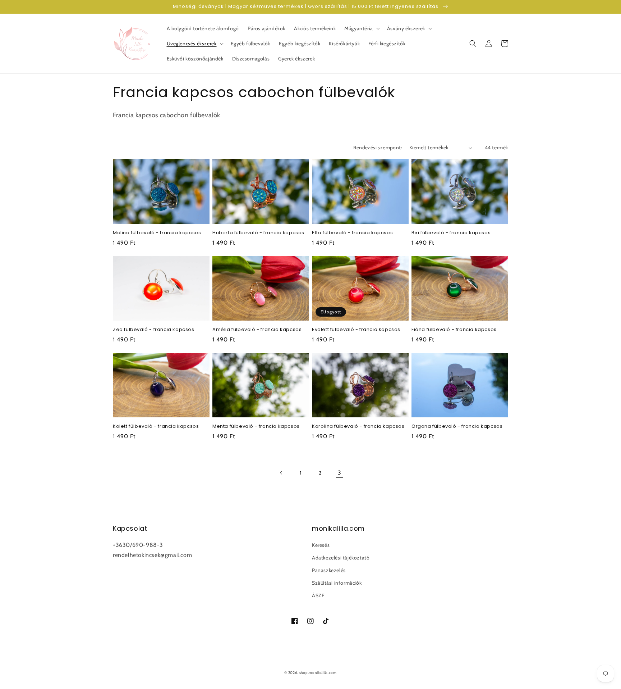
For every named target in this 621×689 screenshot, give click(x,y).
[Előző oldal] (281, 473)
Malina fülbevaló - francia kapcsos (157, 233)
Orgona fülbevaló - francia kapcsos (456, 426)
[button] (361, 28)
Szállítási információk (337, 583)
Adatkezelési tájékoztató (340, 557)
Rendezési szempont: (377, 147)
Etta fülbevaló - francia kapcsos (352, 233)
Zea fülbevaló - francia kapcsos (153, 330)
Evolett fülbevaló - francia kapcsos (356, 330)
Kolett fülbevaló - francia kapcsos (156, 426)
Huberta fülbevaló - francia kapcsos (258, 233)
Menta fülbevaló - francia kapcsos (256, 426)
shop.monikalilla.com (318, 672)
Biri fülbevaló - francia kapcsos (451, 233)
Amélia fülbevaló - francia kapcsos (257, 330)
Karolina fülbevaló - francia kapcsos (358, 426)
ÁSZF (318, 595)
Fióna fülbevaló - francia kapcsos (454, 330)
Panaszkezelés (329, 570)
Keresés (321, 545)
